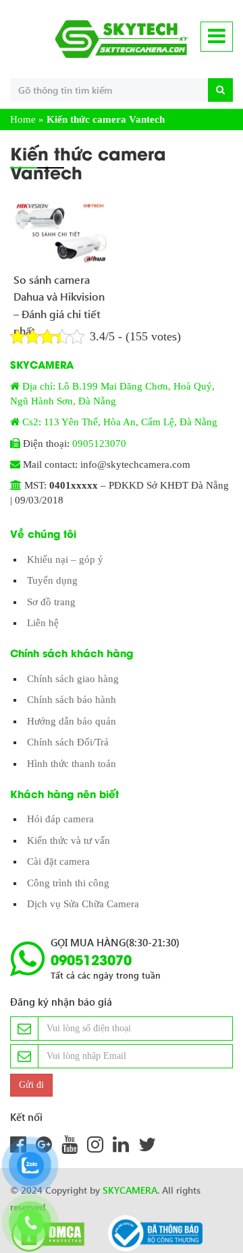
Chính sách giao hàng (73, 678)
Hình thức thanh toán (71, 763)
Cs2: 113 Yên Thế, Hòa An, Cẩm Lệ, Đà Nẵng (119, 422)
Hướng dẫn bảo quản (71, 721)
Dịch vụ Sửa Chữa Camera (83, 903)
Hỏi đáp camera (60, 819)
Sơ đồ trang (51, 602)
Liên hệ (43, 622)
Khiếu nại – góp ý (65, 559)
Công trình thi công (68, 883)
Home (23, 119)
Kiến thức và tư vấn (68, 840)
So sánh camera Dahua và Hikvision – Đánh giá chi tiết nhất (59, 291)
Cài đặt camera (58, 861)
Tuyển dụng (52, 580)
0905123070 (99, 443)
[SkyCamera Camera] (121, 39)
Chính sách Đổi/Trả (68, 742)
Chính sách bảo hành (71, 699)
